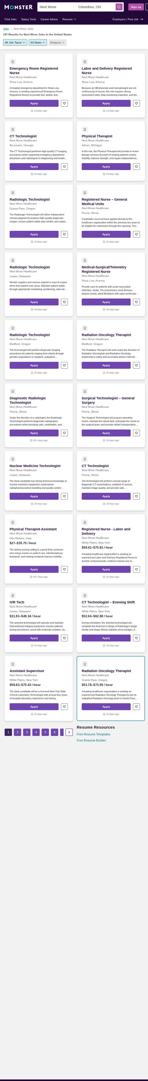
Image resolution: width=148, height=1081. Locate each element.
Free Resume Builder (91, 740)
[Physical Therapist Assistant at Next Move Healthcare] (38, 549)
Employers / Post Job (125, 19)
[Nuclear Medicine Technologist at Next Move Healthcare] (38, 480)
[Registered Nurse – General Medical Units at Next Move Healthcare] (111, 216)
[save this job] (64, 103)
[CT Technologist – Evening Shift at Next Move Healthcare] (111, 620)
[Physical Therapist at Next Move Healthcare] (111, 151)
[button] (119, 6)
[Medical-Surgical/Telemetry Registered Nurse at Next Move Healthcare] (111, 284)
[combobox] (56, 7)
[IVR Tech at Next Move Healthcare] (38, 620)
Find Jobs (11, 19)
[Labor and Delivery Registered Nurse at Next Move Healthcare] (111, 85)
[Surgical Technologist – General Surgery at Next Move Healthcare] (111, 415)
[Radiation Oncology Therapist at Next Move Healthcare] (111, 349)
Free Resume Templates (93, 734)
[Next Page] (69, 732)
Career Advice (49, 19)
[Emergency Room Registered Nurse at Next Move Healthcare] (38, 85)
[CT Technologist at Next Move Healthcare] (38, 151)
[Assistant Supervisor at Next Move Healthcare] (38, 688)
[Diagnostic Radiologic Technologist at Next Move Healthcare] (38, 415)
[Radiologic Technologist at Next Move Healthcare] (38, 216)
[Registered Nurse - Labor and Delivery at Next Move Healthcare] (111, 549)
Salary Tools (28, 19)
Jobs (6, 28)
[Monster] (19, 7)
